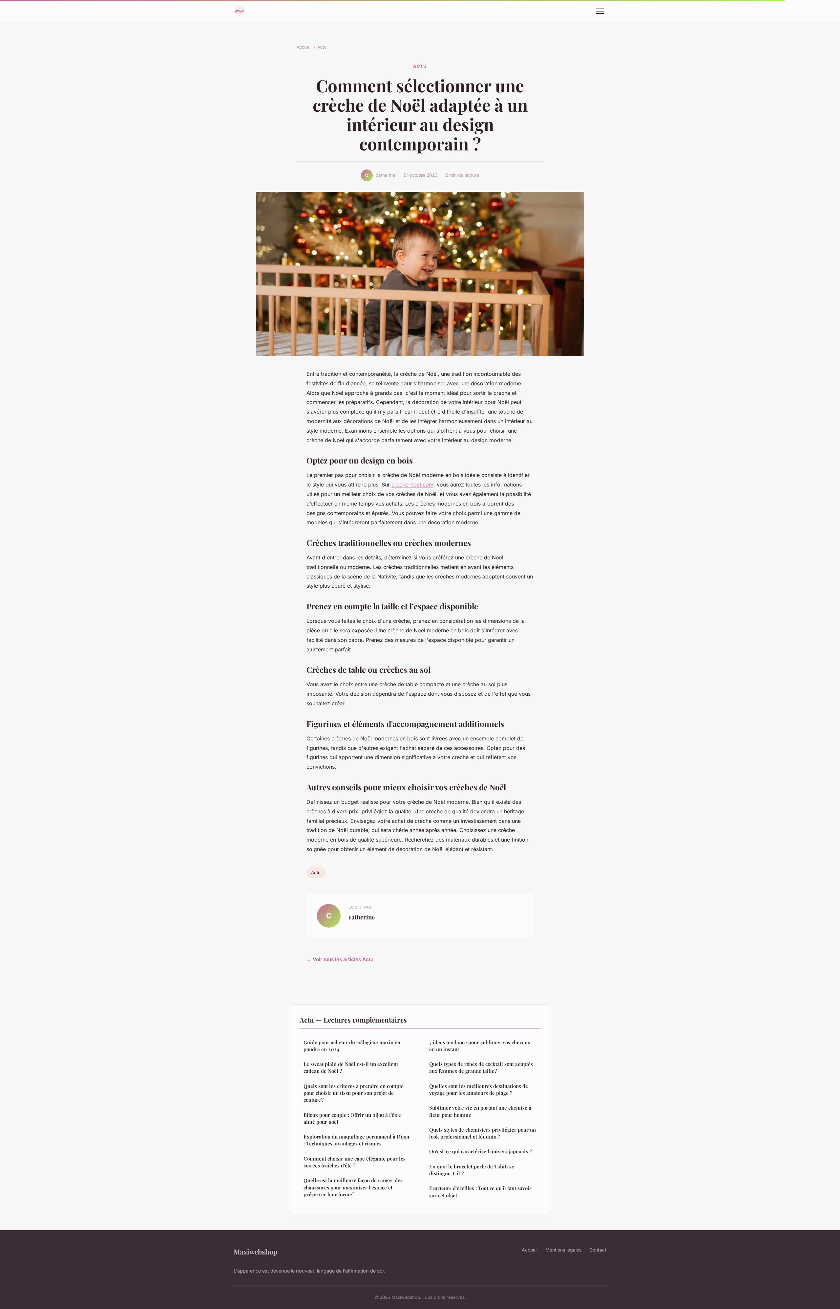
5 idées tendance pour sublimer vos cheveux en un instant (479, 1045)
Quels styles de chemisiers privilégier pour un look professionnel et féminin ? (482, 1133)
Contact (597, 1250)
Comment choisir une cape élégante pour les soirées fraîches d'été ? (355, 1162)
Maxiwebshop (255, 1251)
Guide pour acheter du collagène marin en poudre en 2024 (352, 1045)
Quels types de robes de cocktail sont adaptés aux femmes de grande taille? (481, 1067)
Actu (321, 47)
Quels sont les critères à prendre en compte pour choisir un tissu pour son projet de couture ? (354, 1093)
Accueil (304, 47)
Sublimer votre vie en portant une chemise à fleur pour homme (480, 1111)
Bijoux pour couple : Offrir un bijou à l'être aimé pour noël (352, 1118)
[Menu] (599, 11)
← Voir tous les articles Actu (339, 959)
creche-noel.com (412, 484)
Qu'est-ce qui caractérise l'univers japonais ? (480, 1151)
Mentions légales (563, 1250)
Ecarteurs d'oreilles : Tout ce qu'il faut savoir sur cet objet (480, 1191)
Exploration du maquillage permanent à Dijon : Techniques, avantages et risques (356, 1140)
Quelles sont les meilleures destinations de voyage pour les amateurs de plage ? (478, 1089)
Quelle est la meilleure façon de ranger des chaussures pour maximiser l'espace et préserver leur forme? (353, 1187)
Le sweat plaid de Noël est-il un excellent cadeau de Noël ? (351, 1067)
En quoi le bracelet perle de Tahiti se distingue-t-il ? (471, 1170)
